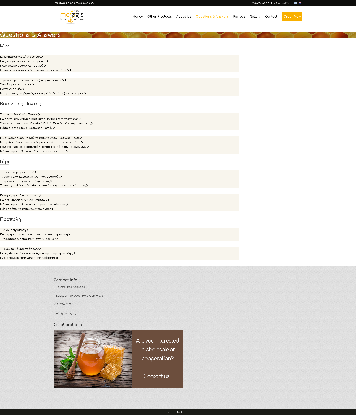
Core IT (185, 412)
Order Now (292, 16)
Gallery (255, 16)
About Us (183, 16)
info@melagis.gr (260, 3)
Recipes (239, 16)
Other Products (159, 16)
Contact (271, 16)
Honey (138, 16)
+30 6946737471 (281, 3)
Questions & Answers (212, 16)
